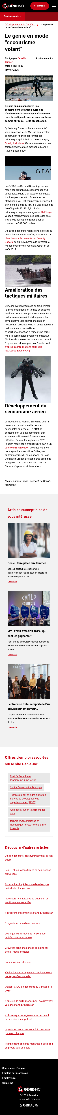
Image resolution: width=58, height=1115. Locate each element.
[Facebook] (24, 1105)
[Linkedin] (27, 1105)
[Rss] (36, 1105)
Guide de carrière (12, 16)
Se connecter (39, 6)
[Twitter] (21, 1105)
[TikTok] (33, 1105)
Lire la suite (12, 582)
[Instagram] (30, 1105)
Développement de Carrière (19, 24)
